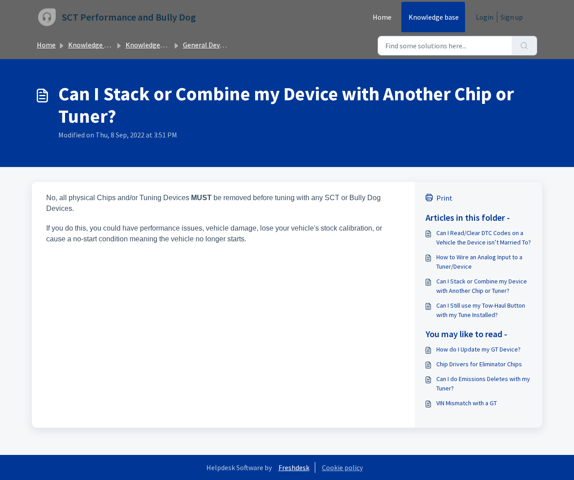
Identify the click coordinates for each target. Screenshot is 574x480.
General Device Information (225, 44)
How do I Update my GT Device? (478, 349)
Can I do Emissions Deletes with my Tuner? (483, 383)
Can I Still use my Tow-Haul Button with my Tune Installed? (480, 310)
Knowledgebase (150, 44)
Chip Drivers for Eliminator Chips (479, 364)
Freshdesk (293, 467)
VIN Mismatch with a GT (466, 403)
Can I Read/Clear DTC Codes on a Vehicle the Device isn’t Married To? (483, 237)
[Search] (524, 46)
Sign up (511, 17)
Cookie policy (342, 467)
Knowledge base (434, 17)
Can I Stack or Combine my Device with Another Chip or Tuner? (481, 286)
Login (484, 17)
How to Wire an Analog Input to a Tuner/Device (479, 261)
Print (444, 197)
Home (382, 17)
